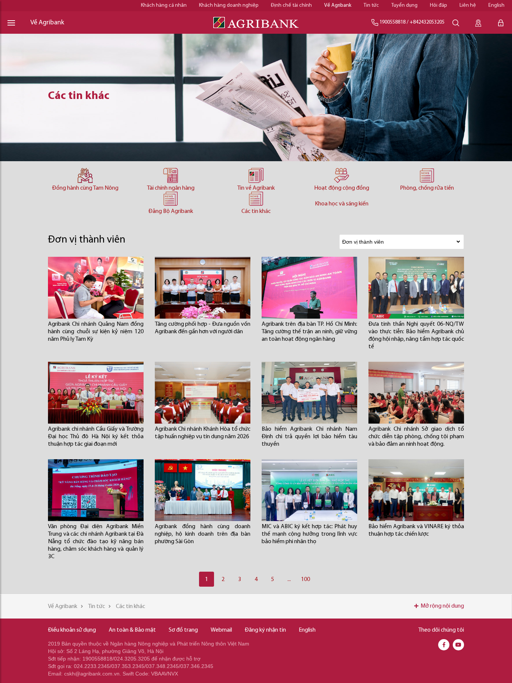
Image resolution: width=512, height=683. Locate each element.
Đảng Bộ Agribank (170, 211)
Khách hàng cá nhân (164, 5)
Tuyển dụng (404, 5)
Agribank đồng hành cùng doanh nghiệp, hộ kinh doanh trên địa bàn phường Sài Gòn (202, 534)
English (496, 5)
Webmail (221, 630)
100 (305, 580)
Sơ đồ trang (183, 630)
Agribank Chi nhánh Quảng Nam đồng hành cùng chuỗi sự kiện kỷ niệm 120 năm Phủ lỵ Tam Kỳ (96, 331)
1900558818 (392, 22)
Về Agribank (337, 5)
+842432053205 (427, 22)
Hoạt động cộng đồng (341, 188)
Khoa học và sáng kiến (341, 204)
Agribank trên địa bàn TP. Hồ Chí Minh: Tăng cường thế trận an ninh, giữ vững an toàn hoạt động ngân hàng (309, 331)
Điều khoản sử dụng (72, 630)
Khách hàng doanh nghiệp (229, 5)
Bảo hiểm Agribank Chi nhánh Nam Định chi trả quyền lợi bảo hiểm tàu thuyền (309, 436)
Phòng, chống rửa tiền (427, 188)
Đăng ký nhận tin (265, 630)
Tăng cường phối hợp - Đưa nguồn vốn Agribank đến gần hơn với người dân (202, 328)
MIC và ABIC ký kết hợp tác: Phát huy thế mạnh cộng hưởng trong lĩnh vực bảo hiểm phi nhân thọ (309, 534)
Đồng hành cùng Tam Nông (85, 188)
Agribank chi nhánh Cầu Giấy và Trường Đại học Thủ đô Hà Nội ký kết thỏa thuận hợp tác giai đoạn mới (96, 436)
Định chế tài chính (291, 5)
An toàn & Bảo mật (132, 630)
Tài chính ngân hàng (171, 188)
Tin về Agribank (256, 188)
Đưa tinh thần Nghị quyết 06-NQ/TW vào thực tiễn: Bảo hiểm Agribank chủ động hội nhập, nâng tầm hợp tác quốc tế (416, 335)
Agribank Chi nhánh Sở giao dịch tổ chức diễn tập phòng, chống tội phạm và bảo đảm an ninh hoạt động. (416, 436)
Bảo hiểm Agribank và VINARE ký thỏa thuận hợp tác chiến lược (416, 530)
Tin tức (371, 5)
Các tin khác (256, 211)
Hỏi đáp (438, 5)
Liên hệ (468, 5)
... (289, 580)
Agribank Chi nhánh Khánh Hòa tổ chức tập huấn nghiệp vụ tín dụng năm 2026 (202, 433)
